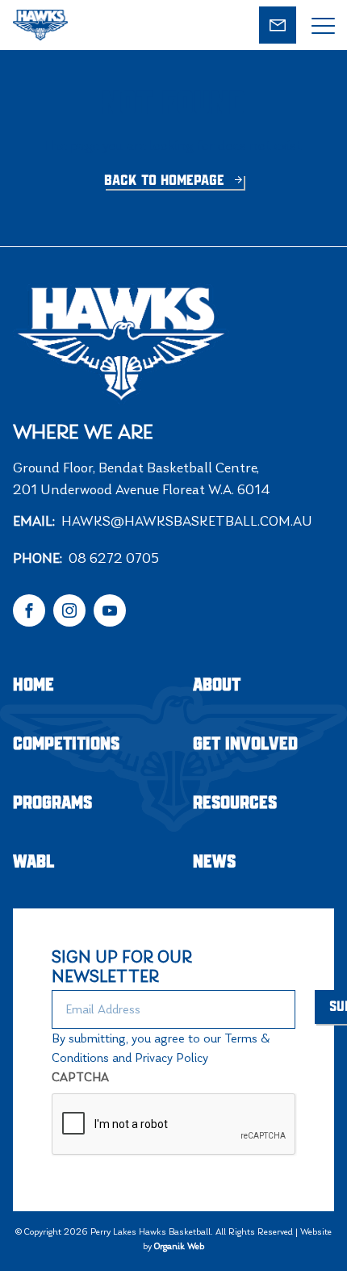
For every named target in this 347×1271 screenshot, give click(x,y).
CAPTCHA (80, 1076)
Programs (52, 803)
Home (33, 685)
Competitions (66, 744)
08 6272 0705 (114, 558)
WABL (34, 862)
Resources (235, 803)
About (216, 685)
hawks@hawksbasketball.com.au (186, 521)
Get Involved (245, 744)
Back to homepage (166, 181)
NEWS (214, 862)
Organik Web (179, 1246)
